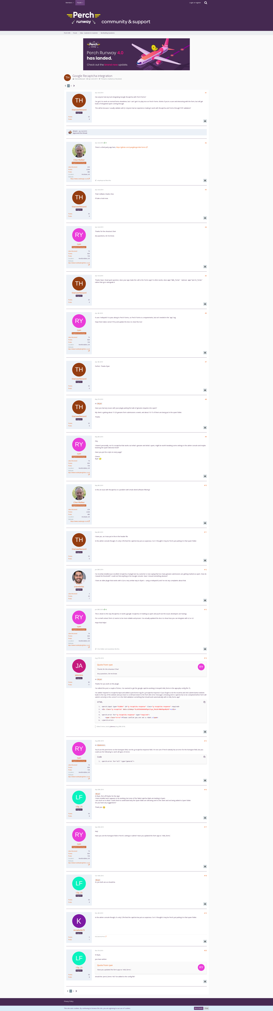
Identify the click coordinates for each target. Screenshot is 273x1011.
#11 (205, 532)
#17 (205, 827)
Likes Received (72, 167)
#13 (205, 609)
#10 (205, 485)
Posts (70, 119)
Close (206, 1008)
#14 (205, 658)
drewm (75, 131)
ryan (100, 404)
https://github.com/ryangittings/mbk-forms (131, 147)
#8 (206, 399)
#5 (206, 276)
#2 (206, 143)
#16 (205, 790)
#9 (206, 437)
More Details (199, 1008)
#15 (205, 741)
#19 (205, 913)
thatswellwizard (80, 79)
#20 (205, 950)
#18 (205, 876)
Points (70, 117)
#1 (206, 93)
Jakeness (112, 726)
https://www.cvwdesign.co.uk (79, 179)
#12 (205, 570)
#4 (206, 227)
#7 (206, 362)
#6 (206, 313)
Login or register (195, 3)
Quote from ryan (105, 664)
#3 (206, 190)
